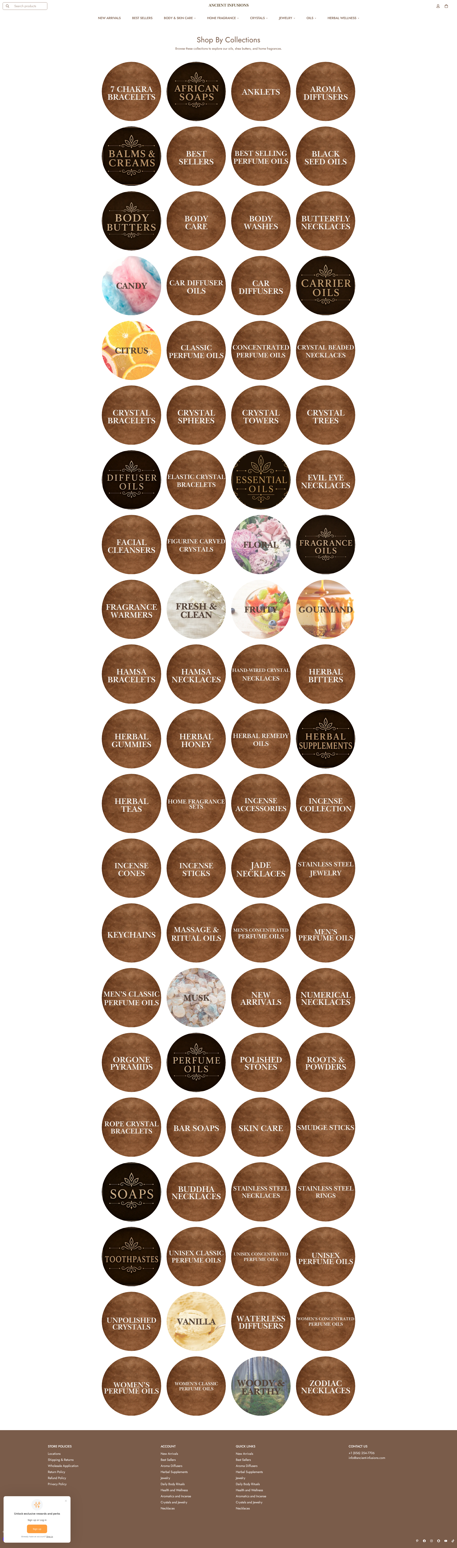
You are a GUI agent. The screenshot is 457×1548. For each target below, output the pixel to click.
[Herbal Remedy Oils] (261, 738)
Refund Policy (57, 1478)
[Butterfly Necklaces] (325, 221)
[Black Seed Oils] (325, 156)
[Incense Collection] (325, 803)
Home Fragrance (221, 18)
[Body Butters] (131, 221)
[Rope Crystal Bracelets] (131, 1127)
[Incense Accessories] (261, 803)
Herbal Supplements (174, 1472)
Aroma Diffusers (171, 1466)
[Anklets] (261, 91)
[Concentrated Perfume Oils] (261, 350)
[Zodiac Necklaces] (325, 1386)
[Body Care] (196, 221)
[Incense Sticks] (196, 868)
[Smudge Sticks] (325, 1127)
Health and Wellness (174, 1490)
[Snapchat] (438, 1540)
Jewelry (285, 18)
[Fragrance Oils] (325, 544)
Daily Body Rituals (173, 1484)
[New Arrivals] (261, 997)
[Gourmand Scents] (325, 609)
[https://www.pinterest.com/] (417, 1540)
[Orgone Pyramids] (131, 1062)
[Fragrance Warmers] (131, 609)
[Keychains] (131, 933)
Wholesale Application (63, 1466)
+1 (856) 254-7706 (362, 1453)
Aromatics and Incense (176, 1496)
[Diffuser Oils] (131, 480)
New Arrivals (109, 18)
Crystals (257, 18)
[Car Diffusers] (261, 285)
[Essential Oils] (261, 480)
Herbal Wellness (342, 18)
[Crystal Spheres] (196, 415)
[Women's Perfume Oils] (131, 1386)
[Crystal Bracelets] (131, 415)
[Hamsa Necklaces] (196, 674)
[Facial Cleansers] (131, 544)
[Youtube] (445, 1540)
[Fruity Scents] (261, 609)
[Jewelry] (325, 868)
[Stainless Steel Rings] (325, 1192)
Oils (310, 18)
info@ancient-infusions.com (367, 1457)
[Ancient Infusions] (229, 6)
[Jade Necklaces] (261, 868)
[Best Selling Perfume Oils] (261, 156)
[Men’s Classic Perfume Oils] (131, 997)
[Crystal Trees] (325, 415)
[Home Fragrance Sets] (196, 803)
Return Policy (56, 1472)
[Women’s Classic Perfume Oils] (196, 1386)
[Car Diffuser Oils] (196, 285)
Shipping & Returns (61, 1459)
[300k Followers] (424, 1540)
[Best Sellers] (196, 156)
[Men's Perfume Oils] (325, 933)
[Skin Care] (261, 1127)
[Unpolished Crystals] (131, 1321)
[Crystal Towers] (261, 415)
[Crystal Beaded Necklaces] (325, 350)
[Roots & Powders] (325, 1062)
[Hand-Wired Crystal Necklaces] (261, 674)
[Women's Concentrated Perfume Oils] (325, 1321)
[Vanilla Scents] (196, 1321)
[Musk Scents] (196, 997)
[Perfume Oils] (196, 1062)
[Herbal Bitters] (325, 674)
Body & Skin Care (178, 18)
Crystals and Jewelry (174, 1502)
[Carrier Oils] (325, 285)
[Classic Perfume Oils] (196, 350)
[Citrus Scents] (131, 350)
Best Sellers (142, 18)
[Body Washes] (261, 221)
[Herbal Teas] (131, 803)
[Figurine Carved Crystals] (196, 544)
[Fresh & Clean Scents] (196, 609)
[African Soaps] (196, 91)
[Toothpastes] (131, 1256)
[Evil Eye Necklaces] (325, 480)
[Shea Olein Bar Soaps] (196, 1127)
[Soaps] (131, 1192)
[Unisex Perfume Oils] (325, 1256)
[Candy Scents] (131, 285)
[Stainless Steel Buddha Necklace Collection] (196, 1192)
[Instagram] (431, 1540)
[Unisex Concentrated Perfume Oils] (261, 1256)
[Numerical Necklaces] (325, 997)
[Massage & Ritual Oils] (196, 933)
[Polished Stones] (261, 1062)
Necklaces (168, 1508)
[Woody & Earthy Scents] (261, 1386)
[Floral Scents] (261, 544)
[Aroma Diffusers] (325, 91)
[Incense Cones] (131, 868)
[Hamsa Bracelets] (131, 674)
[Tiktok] (452, 1540)
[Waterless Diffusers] (261, 1321)
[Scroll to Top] (450, 1528)
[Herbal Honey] (196, 738)
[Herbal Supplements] (325, 738)
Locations (54, 1453)
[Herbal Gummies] (131, 738)
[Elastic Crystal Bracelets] (196, 480)
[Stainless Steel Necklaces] (261, 1192)
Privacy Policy (57, 1484)
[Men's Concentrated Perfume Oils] (261, 933)
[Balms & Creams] (131, 156)
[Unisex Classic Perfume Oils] (196, 1256)
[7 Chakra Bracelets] (131, 91)
